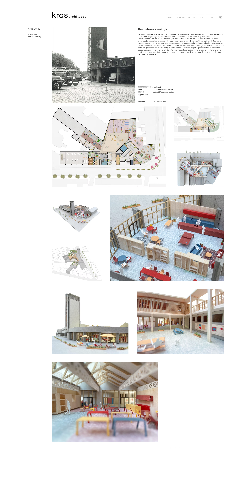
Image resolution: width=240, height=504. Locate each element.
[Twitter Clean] (175, 448)
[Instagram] (221, 17)
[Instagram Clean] (183, 448)
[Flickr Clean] (179, 448)
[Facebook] (217, 17)
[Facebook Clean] (171, 448)
